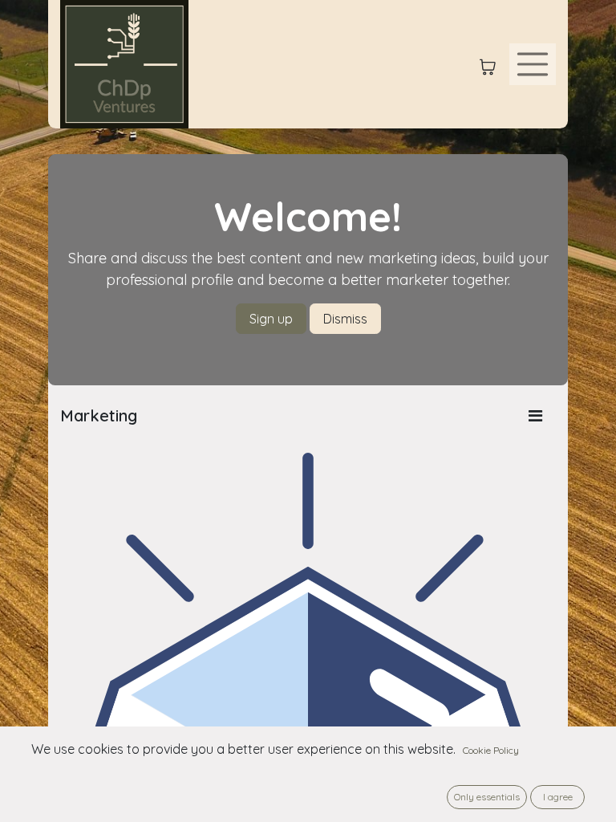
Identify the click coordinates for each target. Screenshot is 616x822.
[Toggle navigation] (532, 64)
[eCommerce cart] (487, 64)
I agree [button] (558, 797)
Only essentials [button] (487, 797)
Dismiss (345, 319)
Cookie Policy (491, 750)
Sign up (271, 319)
